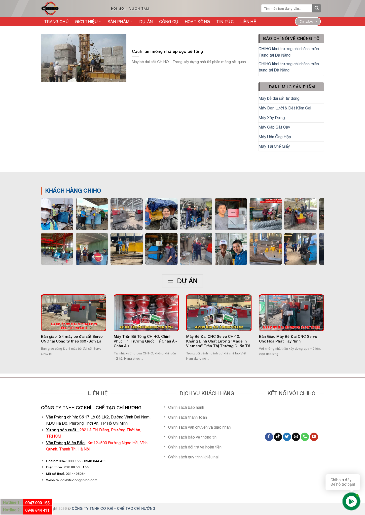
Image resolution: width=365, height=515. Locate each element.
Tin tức (225, 21)
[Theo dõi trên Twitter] (287, 437)
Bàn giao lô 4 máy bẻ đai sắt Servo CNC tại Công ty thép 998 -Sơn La (72, 338)
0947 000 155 (37, 502)
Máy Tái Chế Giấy (274, 146)
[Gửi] (316, 8)
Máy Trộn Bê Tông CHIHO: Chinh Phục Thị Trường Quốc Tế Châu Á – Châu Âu (145, 341)
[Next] (330, 315)
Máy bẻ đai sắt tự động (278, 98)
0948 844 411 (37, 510)
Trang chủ (56, 21)
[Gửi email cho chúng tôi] (296, 437)
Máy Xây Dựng (271, 117)
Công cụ (168, 21)
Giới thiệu (86, 21)
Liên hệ (248, 21)
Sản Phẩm (119, 21)
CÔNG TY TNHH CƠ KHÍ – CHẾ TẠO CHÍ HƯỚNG (113, 508)
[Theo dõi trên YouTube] (314, 437)
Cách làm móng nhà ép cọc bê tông (167, 51)
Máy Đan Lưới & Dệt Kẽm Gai (284, 108)
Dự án (146, 21)
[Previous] (34, 315)
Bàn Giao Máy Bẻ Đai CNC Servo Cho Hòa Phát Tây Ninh (288, 338)
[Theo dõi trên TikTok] (278, 437)
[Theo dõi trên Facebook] (269, 437)
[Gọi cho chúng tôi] (305, 437)
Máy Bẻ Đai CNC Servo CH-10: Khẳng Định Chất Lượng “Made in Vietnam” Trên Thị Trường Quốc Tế (218, 341)
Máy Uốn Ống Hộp (274, 137)
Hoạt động (197, 21)
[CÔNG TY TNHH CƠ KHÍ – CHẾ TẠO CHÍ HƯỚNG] (70, 8)
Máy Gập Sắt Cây (274, 127)
